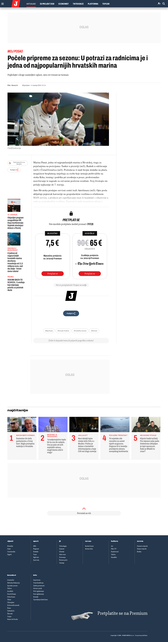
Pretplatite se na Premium (122, 613)
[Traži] (164, 4)
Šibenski (10, 614)
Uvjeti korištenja (38, 583)
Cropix (9, 616)
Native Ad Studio (12, 619)
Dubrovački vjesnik (13, 605)
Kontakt (35, 597)
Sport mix (36, 560)
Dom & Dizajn (11, 594)
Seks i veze (62, 554)
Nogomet (36, 549)
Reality (139, 552)
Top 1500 (105, 4)
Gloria (9, 600)
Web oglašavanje (38, 591)
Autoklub (10, 591)
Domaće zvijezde (142, 546)
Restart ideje (89, 549)
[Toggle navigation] (2, 3)
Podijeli (12, 170)
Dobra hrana (11, 597)
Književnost (115, 552)
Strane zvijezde (142, 549)
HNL (34, 546)
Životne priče (63, 560)
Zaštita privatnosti (39, 586)
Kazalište (114, 557)
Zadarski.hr (10, 611)
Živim (9, 608)
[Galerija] (58, 119)
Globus (9, 588)
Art (112, 546)
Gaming (61, 563)
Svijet (9, 549)
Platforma (93, 4)
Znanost (61, 549)
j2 (60, 541)
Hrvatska (10, 546)
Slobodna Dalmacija (13, 583)
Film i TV (113, 549)
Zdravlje (61, 552)
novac (88, 541)
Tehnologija (63, 546)
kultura (114, 541)
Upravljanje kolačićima (40, 600)
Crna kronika (11, 552)
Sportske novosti (12, 586)
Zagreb (9, 554)
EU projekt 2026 (47, 4)
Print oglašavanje (38, 594)
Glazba (113, 554)
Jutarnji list (10, 580)
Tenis (35, 554)
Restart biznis (89, 546)
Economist (63, 4)
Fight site (36, 557)
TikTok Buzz (78, 4)
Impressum (36, 580)
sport (36, 541)
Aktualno (31, 4)
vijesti (10, 541)
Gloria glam (10, 602)
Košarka (35, 552)
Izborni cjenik (37, 588)
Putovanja (62, 557)
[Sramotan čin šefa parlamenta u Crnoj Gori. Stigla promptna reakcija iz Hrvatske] (22, 425)
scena (140, 541)
